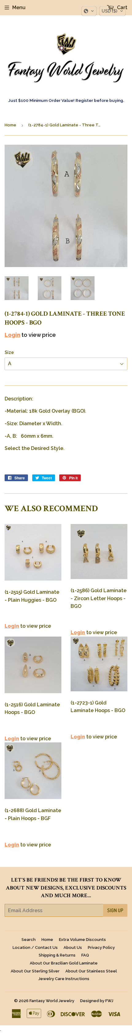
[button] (89, 11)
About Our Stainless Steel (91, 971)
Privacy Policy (101, 947)
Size (9, 352)
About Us (73, 947)
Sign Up (115, 910)
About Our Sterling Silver (35, 971)
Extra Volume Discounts (82, 939)
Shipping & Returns (57, 955)
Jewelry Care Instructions (63, 978)
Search (28, 939)
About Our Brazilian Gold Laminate (64, 963)
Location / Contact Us (35, 947)
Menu (18, 7)
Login (12, 335)
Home (10, 125)
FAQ (85, 955)
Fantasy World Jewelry (51, 1000)
